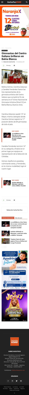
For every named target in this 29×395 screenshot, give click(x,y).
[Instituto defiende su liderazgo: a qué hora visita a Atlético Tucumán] (6, 233)
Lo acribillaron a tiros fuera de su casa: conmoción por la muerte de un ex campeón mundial (18, 137)
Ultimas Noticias (7, 387)
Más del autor (18, 218)
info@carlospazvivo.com (18, 370)
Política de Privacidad (14, 390)
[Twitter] (16, 381)
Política (10, 388)
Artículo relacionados (8, 218)
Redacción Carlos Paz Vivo (9, 61)
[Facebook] (8, 381)
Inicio (3, 48)
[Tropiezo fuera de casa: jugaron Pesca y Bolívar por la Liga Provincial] (6, 241)
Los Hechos (15, 387)
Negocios (22, 388)
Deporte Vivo (8, 48)
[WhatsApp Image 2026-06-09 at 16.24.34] (14, 321)
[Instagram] (12, 381)
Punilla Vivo (16, 388)
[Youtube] (21, 381)
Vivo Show (5, 388)
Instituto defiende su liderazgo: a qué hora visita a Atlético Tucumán (19, 184)
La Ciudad (21, 387)
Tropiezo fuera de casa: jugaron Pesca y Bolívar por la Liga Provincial (18, 241)
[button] (26, 2)
